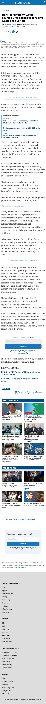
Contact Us (6, 635)
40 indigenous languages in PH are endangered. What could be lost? (33, 458)
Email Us (5, 629)
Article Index (7, 668)
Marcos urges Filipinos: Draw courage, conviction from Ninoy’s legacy (33, 486)
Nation (5, 10)
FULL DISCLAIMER (20, 567)
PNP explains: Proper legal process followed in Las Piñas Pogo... (29, 393)
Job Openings (7, 641)
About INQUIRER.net (9, 652)
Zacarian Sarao (10, 24)
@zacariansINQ (31, 24)
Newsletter (6, 638)
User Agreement (8, 658)
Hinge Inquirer (7, 682)
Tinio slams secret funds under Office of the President (12, 418)
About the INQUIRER (9, 655)
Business (5, 603)
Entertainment (7, 594)
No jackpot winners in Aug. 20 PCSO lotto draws (21, 129)
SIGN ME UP (23, 346)
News (4, 587)
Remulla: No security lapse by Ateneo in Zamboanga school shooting (32, 438)
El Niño (16, 519)
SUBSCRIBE (23, 544)
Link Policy (6, 661)
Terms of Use (13, 352)
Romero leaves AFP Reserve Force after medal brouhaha (10, 485)
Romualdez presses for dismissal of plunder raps (12, 505)
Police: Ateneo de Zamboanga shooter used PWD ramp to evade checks (22, 122)
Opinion (5, 606)
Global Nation (7, 609)
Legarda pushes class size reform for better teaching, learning (11, 438)
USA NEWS (6, 612)
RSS (3, 626)
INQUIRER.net (6, 27)
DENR (11, 519)
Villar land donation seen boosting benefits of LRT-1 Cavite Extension (33, 418)
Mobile (4, 623)
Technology (6, 600)
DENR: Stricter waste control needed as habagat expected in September (10, 458)
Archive (5, 632)
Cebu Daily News (8, 688)
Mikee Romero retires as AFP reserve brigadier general (19, 136)
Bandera (5, 685)
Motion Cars (6, 694)
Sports (4, 591)
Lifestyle (5, 597)
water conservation (27, 519)
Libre (4, 678)
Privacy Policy (24, 353)
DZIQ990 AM (6, 691)
